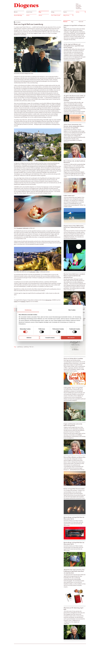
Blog (40, 12)
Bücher (15, 12)
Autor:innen (29, 12)
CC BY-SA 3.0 (32, 271)
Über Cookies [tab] (71, 310)
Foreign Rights (78, 6)
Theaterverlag (78, 8)
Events (65, 12)
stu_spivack (19, 228)
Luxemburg (26, 346)
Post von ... (32, 346)
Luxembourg (20, 346)
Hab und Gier (48, 300)
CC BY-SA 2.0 (25, 228)
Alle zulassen (71, 337)
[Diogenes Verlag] (26, 5)
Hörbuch (23, 301)
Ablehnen (29, 337)
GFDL (37, 271)
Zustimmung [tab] (28, 310)
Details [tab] (50, 310)
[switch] (42, 332)
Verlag (52, 12)
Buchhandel (78, 5)
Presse (77, 3)
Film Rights (78, 7)
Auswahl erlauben (50, 337)
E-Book (15, 301)
